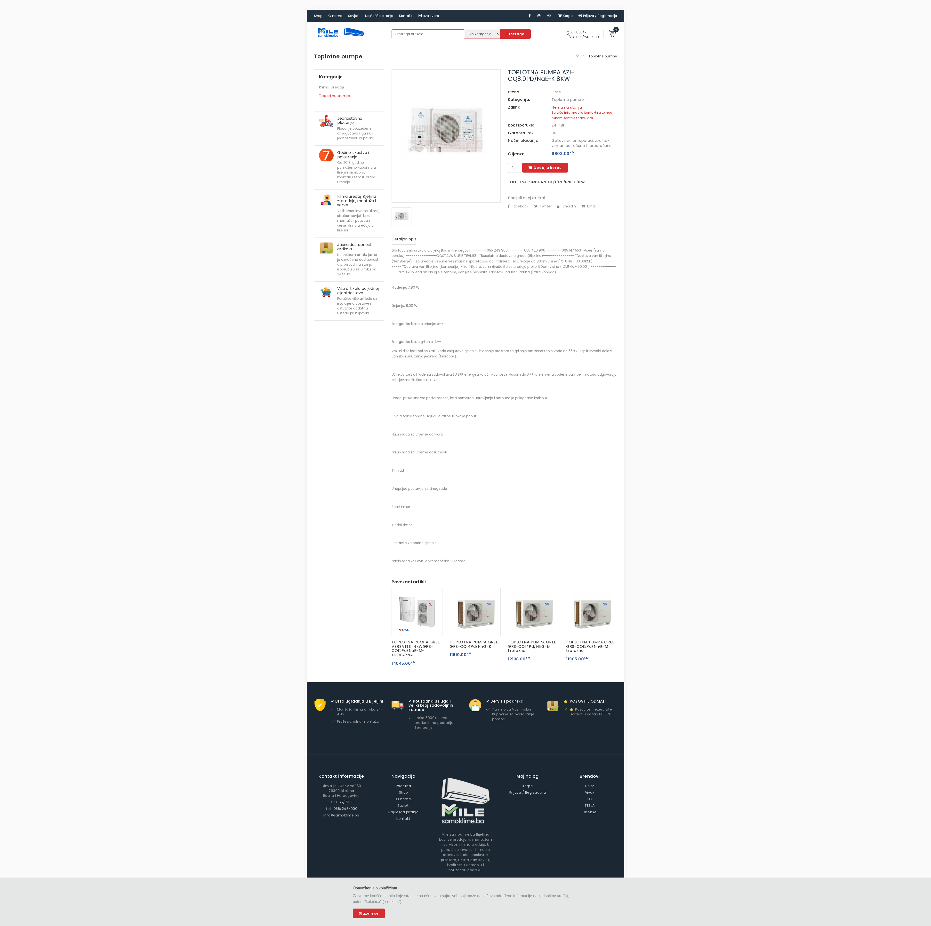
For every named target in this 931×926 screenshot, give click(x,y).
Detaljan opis (404, 239)
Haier (589, 786)
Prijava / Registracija (600, 15)
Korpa (568, 15)
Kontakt (405, 15)
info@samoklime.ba (341, 815)
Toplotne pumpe (335, 95)
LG (589, 799)
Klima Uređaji (331, 87)
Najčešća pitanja (379, 15)
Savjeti (353, 15)
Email (591, 206)
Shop (318, 15)
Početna (403, 786)
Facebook (519, 206)
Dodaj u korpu (548, 167)
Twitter (545, 206)
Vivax (589, 792)
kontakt (569, 118)
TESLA (590, 805)
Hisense (590, 812)
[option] (446, 136)
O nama (335, 15)
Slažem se (369, 913)
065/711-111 (584, 32)
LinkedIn (569, 206)
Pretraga (515, 34)
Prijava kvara (428, 15)
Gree (556, 92)
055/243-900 (587, 37)
